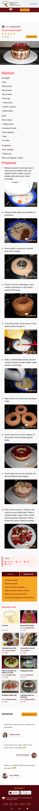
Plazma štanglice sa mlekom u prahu (10, 666)
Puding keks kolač (28, 666)
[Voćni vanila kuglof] (21, 194)
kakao (28, 562)
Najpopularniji (28, 574)
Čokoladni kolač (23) (10, 643)
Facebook (5, 804)
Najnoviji (11, 574)
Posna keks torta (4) (28, 643)
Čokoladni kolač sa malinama (28, 691)
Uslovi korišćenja (26, 798)
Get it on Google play (25, 793)
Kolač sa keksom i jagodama (15, 587)
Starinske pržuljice (11, 580)
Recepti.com (3, 798)
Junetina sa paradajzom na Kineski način (19, 597)
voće (19, 562)
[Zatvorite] (1, 3)
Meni (19, 808)
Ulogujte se (24, 10)
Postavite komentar (29, 714)
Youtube (16, 804)
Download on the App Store (14, 793)
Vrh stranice (18, 788)
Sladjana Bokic (15, 27)
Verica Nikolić (14, 775)
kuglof (9, 564)
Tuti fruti (10, 620)
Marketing (9, 799)
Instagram (22, 804)
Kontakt (15, 799)
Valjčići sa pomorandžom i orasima (17, 590)
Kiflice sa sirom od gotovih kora (16, 594)
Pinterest (29, 804)
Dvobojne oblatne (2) (10, 691)
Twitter (11, 804)
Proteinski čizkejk (11, 583)
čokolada (10, 562)
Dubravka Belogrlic (22, 755)
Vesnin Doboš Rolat (28, 620)
